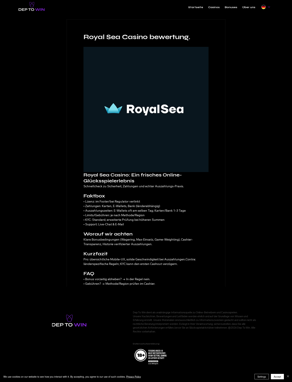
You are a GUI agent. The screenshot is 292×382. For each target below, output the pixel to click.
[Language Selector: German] (265, 7)
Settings (261, 376)
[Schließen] (288, 376)
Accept (277, 376)
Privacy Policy (133, 376)
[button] (214, 7)
